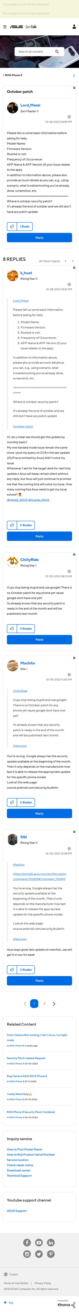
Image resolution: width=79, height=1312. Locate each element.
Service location (18, 1160)
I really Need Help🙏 (19, 1094)
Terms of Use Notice (16, 1283)
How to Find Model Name (24, 1149)
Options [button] (73, 75)
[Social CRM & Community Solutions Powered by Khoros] (66, 1304)
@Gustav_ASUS (38, 500)
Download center (18, 1170)
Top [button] (11, 1303)
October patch (23, 426)
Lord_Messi (21, 301)
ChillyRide (20, 691)
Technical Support (19, 1176)
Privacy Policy (43, 1283)
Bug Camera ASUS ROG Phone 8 (27, 1076)
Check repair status (20, 1165)
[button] (12, 227)
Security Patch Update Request (26, 1058)
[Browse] (6, 27)
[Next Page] (53, 1004)
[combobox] (39, 51)
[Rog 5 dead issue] (72, 261)
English (14, 1274)
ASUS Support (17, 1211)
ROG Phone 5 (13, 75)
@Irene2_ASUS (17, 500)
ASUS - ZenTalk (23, 27)
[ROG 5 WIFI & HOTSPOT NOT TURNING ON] (66, 261)
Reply (39, 238)
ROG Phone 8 (16, 1045)
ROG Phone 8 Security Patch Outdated (31, 1112)
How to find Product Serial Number (31, 1155)
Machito (18, 865)
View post (20, 746)
